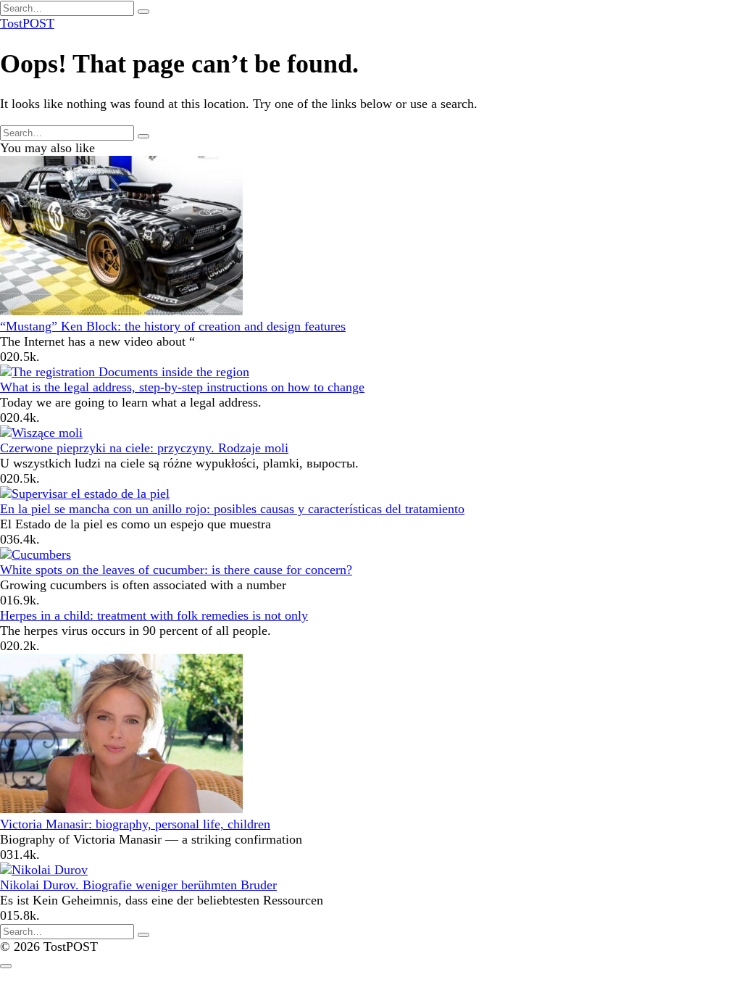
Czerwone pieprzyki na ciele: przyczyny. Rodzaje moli (144, 448)
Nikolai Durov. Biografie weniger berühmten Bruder (138, 885)
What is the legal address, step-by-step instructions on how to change (182, 387)
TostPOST (27, 23)
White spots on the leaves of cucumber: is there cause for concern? (176, 569)
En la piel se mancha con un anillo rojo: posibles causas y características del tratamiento (232, 509)
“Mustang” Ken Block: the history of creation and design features (173, 326)
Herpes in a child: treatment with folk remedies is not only (154, 615)
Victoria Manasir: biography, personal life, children (135, 824)
